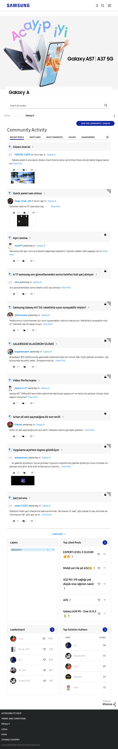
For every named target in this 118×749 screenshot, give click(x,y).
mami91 (19, 245)
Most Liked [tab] (35, 137)
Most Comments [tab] (54, 137)
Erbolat (18, 424)
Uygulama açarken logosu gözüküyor (36, 450)
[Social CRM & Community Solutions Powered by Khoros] (109, 703)
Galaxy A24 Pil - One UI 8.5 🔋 (79, 614)
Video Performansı (24, 380)
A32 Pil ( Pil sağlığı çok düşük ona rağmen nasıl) (78, 582)
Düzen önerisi (21, 147)
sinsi (17, 282)
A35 (66, 600)
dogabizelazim (22, 351)
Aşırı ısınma (20, 238)
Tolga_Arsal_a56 (23, 201)
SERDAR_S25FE (23, 154)
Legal (4, 729)
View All (85, 542)
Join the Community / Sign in (95, 123)
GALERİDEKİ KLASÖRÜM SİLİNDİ (33, 344)
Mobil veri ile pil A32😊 (78, 568)
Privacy (5, 724)
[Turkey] (18, 5)
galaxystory (16, 549)
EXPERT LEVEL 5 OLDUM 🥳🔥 (78, 554)
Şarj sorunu (20, 498)
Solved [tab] (72, 137)
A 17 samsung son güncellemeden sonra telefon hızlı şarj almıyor (53, 274)
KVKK (4, 734)
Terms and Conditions (13, 718)
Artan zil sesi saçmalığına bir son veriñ (36, 417)
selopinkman (21, 457)
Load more (57, 534)
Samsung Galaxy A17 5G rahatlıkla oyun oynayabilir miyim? (49, 307)
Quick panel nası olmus (27, 193)
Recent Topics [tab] (17, 137)
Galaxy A (51, 154)
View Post (17, 163)
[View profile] (10, 155)
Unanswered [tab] (88, 137)
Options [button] (109, 116)
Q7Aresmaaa (21, 315)
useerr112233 (21, 505)
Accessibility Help (11, 713)
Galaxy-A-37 (21, 388)
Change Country (10, 739)
